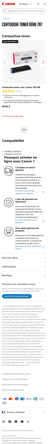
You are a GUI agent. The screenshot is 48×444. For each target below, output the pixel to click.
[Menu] (45, 4)
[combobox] (24, 10)
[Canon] (8, 3)
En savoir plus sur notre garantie (26, 221)
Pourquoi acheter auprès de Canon (28, 247)
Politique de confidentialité (14, 379)
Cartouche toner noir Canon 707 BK (21, 87)
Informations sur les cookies (15, 384)
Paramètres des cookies (13, 390)
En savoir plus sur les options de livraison (24, 192)
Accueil (6, 19)
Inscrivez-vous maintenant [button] (17, 296)
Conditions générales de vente (16, 374)
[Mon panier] (38, 4)
